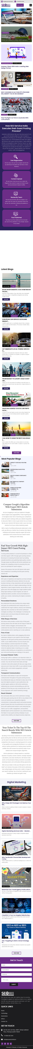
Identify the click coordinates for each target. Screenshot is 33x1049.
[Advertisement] (16, 248)
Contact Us (4, 1021)
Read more (6, 299)
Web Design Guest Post (6, 63)
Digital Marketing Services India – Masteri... (16, 831)
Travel (13, 286)
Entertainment (5, 32)
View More (16, 452)
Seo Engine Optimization (7, 13)
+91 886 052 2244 (20, 1)
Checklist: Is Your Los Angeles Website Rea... (16, 915)
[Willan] (6, 5)
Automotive (4, 114)
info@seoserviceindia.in (8, 1)
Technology (4, 1013)
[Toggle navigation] (31, 5)
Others (3, 1019)
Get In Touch (20, 5)
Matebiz (15, 1047)
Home (2, 1010)
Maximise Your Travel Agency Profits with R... (16, 889)
